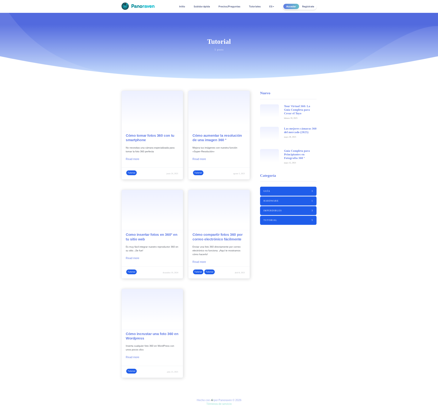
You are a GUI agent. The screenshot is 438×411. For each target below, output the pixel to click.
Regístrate (308, 6)
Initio (182, 6)
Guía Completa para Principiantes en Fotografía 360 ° (297, 154)
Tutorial (131, 173)
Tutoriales (255, 6)
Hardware (288, 201)
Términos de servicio (219, 403)
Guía (288, 191)
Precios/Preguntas (229, 6)
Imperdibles (288, 210)
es (270, 6)
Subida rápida (202, 6)
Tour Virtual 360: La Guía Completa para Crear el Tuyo (297, 110)
